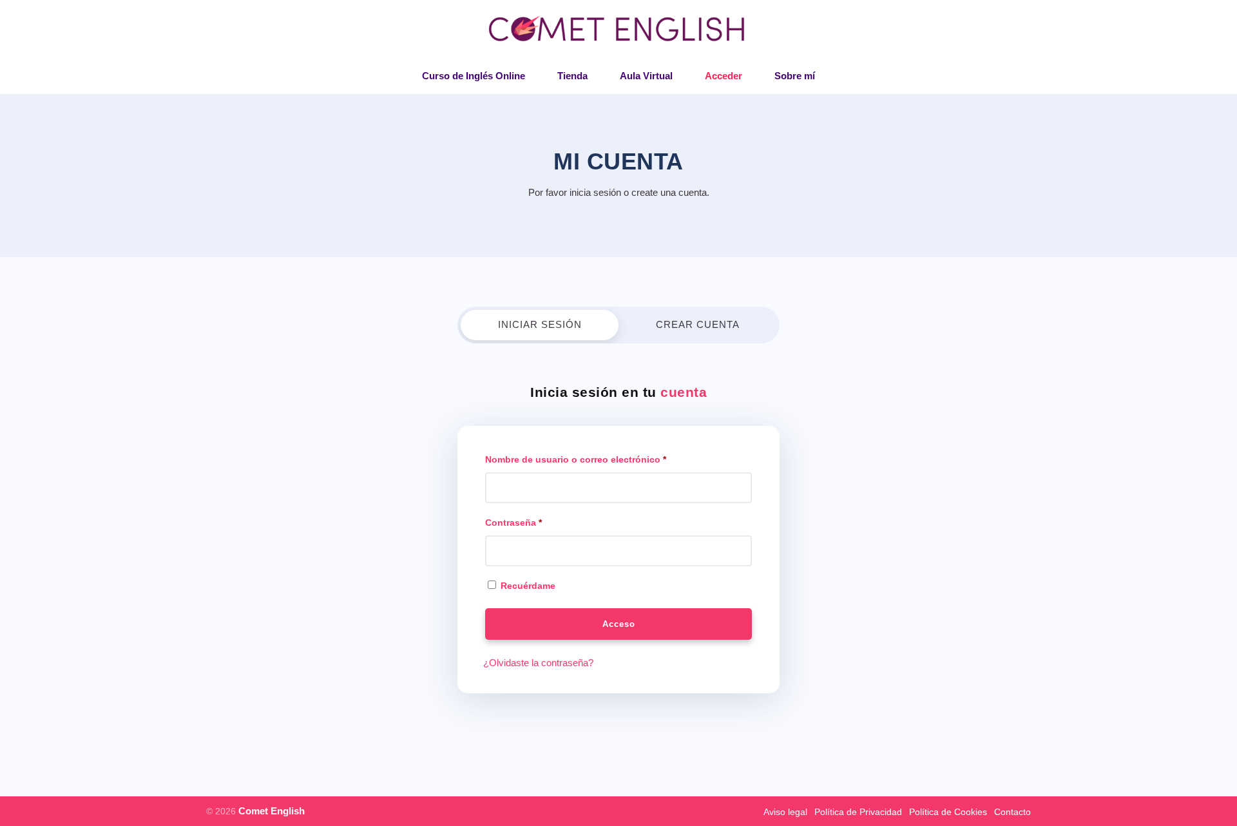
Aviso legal (785, 812)
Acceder (723, 75)
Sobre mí (794, 75)
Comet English (271, 810)
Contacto (1012, 812)
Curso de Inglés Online (473, 75)
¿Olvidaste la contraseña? (538, 662)
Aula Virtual (646, 75)
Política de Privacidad (858, 812)
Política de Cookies (948, 812)
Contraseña (513, 522)
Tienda (572, 75)
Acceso (618, 624)
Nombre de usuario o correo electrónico (575, 459)
